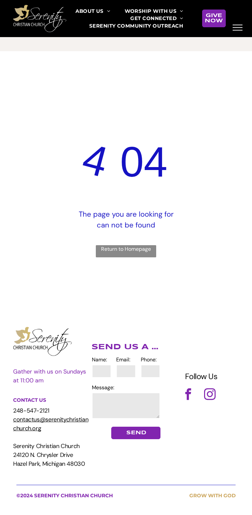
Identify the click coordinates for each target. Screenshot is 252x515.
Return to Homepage (126, 249)
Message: (103, 387)
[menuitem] (92, 11)
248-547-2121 (31, 411)
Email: (123, 359)
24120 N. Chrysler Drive (43, 455)
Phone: (149, 359)
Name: (99, 359)
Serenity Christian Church (46, 446)
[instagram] (210, 395)
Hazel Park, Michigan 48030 (49, 464)
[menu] (237, 27)
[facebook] (188, 395)
